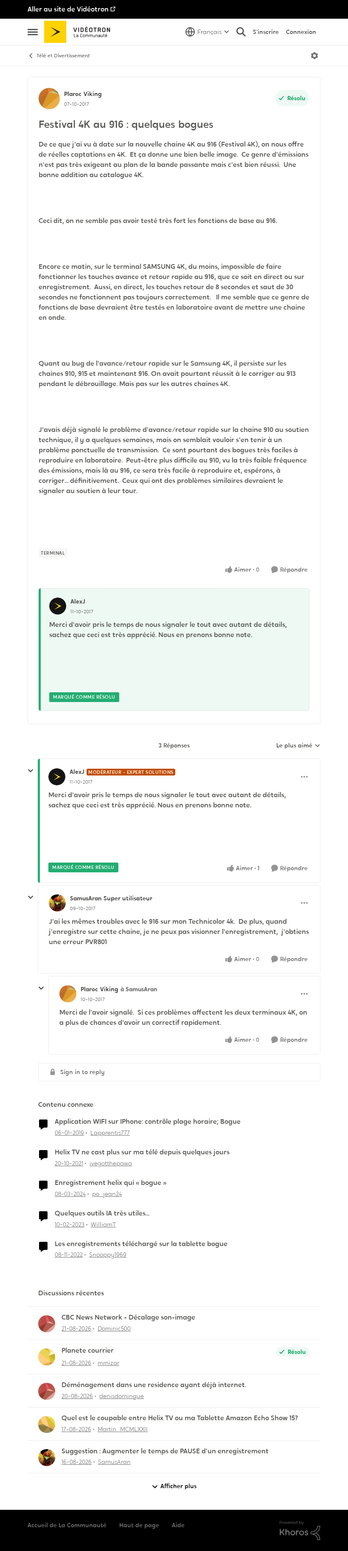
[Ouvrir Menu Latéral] (32, 31)
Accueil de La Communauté (67, 1525)
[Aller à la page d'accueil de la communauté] (80, 32)
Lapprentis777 (110, 1132)
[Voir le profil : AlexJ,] (57, 606)
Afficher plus (178, 1486)
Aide (178, 1525)
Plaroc (72, 94)
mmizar (108, 1363)
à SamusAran (139, 989)
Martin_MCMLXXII (123, 1429)
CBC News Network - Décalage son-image (128, 1317)
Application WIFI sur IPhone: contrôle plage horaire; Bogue (148, 1121)
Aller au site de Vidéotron (68, 9)
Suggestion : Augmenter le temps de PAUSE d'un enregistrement (165, 1451)
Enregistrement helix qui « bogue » (110, 1183)
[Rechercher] (241, 32)
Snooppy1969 (107, 1254)
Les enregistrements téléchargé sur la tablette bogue (141, 1244)
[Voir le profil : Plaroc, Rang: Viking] (49, 98)
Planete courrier (88, 1350)
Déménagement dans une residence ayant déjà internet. (154, 1385)
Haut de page (139, 1525)
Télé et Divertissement (63, 55)
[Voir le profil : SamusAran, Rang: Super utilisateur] (57, 902)
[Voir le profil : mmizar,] (46, 1356)
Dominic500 (114, 1328)
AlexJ (77, 601)
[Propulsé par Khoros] (300, 1530)
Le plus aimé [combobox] (298, 746)
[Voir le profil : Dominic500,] (46, 1323)
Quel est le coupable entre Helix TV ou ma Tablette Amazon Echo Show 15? (180, 1418)
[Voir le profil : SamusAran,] (46, 1457)
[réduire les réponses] (30, 771)
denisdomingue (121, 1396)
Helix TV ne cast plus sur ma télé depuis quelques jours (142, 1152)
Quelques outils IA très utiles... (102, 1213)
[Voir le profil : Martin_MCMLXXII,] (46, 1424)
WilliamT (103, 1224)
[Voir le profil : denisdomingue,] (46, 1391)
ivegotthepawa (111, 1163)
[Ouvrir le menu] (314, 56)
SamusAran (85, 898)
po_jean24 (107, 1194)
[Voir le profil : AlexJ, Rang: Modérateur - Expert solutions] (56, 776)
